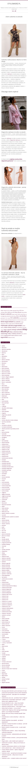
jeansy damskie (5, 432)
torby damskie (5, 651)
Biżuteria (4, 363)
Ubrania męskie (5, 667)
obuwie (3, 518)
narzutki (4, 515)
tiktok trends (5, 646)
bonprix (3, 135)
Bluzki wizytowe (5, 375)
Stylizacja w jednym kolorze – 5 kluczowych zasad (13, 706)
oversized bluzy (19, 327)
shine (6, 197)
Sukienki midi (5, 598)
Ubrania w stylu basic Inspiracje (9, 668)
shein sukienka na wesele (21, 135)
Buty (3, 399)
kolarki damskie (5, 442)
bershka (21, 133)
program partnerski (6, 542)
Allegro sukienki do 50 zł (11, 191)
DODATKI (4, 409)
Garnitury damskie (7, 133)
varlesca (3, 136)
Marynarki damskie (6, 504)
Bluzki (3, 365)
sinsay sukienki (17, 330)
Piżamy (3, 529)
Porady (3, 537)
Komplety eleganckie (7, 468)
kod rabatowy (5, 440)
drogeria (4, 413)
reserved (4, 546)
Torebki (3, 653)
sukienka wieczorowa (19, 197)
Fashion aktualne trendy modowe (10, 420)
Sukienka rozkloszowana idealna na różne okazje (13, 746)
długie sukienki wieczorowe (7, 193)
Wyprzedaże (5, 675)
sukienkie (18, 333)
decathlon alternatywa (7, 408)
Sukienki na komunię (7, 603)
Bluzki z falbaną (5, 378)
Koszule (4, 475)
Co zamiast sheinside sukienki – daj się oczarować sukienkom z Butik (13, 273)
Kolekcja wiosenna (6, 453)
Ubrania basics (5, 663)
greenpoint (3, 318)
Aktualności (4, 351)
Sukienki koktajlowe (6, 592)
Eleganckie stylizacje (15, 140)
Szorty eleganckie (6, 632)
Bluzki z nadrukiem (6, 382)
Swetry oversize (5, 623)
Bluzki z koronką (6, 380)
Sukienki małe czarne (7, 594)
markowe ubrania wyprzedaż (11, 325)
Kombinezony (5, 456)
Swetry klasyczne (6, 622)
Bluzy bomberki (5, 387)
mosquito (13, 135)
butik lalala (7, 135)
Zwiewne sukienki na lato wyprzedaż (11, 200)
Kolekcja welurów (6, 451)
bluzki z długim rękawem (8, 377)
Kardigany (4, 437)
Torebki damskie (6, 655)
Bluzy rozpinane (6, 392)
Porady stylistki (5, 539)
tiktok (3, 644)
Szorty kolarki (5, 634)
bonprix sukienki (6, 314)
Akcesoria (4, 347)
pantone (4, 525)
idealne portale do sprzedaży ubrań (10, 428)
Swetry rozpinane (6, 625)
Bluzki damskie (5, 368)
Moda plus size (5, 511)
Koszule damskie (6, 477)
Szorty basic (5, 629)
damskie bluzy (13, 316)
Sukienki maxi (5, 596)
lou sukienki (17, 322)
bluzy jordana (24, 312)
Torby (3, 649)
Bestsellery (4, 356)
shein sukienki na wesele (15, 196)
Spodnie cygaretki (6, 563)
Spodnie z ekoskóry (6, 572)
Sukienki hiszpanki (6, 591)
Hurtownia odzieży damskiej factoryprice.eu (9, 319)
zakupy (3, 677)
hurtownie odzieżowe (7, 427)
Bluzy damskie (5, 389)
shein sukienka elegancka (11, 64)
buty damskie (5, 401)
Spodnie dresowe (6, 566)
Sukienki (4, 580)
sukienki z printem (6, 615)
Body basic (4, 396)
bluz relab (7, 312)
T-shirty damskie (6, 641)
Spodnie (4, 561)
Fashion (4, 418)
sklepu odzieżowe (14, 332)
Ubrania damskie (6, 665)
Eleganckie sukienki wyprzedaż (10, 194)
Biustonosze (5, 361)
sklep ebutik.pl (11, 197)
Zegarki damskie (6, 682)
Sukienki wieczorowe (7, 611)
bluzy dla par (18, 312)
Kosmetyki (4, 473)
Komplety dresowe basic (7, 466)
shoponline (4, 551)
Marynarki (4, 503)
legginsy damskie (6, 494)
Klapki (3, 439)
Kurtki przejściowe (6, 485)
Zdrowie (4, 680)
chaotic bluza (22, 314)
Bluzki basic (4, 366)
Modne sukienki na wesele (8, 513)
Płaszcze (4, 532)
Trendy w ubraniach (6, 661)
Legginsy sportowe (6, 496)
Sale (3, 548)
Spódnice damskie (6, 558)
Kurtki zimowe (5, 491)
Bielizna (4, 358)
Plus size (4, 530)
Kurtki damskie (5, 482)
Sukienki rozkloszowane (8, 63)
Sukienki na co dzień (7, 601)
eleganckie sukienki (6, 415)
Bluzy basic (4, 385)
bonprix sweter (15, 314)
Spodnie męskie (5, 570)
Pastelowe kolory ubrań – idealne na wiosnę (12, 704)
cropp (3, 404)
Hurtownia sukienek (6, 425)
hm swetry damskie (23, 318)
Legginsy (4, 492)
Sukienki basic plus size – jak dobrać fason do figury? (14, 698)
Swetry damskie (5, 618)
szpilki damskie (5, 637)
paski (3, 527)
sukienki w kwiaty (6, 610)
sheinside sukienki (8, 65)
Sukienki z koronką (6, 613)
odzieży (9, 327)
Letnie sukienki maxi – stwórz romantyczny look (13, 748)
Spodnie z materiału (6, 573)
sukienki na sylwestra (7, 604)
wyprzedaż (4, 337)
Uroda (3, 670)
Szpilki (3, 636)
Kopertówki (4, 472)
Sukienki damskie (6, 190)
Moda (4, 276)
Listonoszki (4, 499)
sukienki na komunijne (13, 198)
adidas (3, 346)
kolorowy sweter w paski (21, 319)
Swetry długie (5, 620)
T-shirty (3, 639)
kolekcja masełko (6, 447)
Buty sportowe (5, 403)
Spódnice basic (5, 556)
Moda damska (5, 508)
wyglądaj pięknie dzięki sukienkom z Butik (13, 335)
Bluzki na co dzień (6, 373)
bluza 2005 (19, 310)
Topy (3, 648)
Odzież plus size (6, 522)
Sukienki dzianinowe (7, 587)
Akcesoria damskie (6, 349)
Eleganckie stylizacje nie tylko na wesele (13, 132)
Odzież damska (5, 520)
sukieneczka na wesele (7, 579)
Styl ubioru (4, 577)
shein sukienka (19, 276)
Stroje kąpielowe (6, 575)
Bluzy (3, 384)
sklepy (3, 553)
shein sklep (21, 63)
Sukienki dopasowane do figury (9, 585)
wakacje (4, 672)
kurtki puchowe (5, 487)
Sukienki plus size (6, 606)
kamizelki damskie (6, 435)
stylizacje (9, 74)
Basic (3, 354)
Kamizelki (4, 434)
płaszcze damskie (6, 534)
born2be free (5, 397)
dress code (18, 316)
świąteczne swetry (11, 337)
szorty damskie (5, 630)
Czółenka (4, 406)
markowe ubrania (19, 323)
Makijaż (3, 501)
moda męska (5, 510)
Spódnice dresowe (6, 560)
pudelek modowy (6, 544)
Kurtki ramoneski (6, 489)
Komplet (4, 459)
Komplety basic (5, 461)
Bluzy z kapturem (6, 394)
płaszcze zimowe (6, 535)
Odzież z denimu (6, 523)
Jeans (3, 430)
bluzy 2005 (12, 312)
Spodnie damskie (6, 565)
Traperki (4, 656)
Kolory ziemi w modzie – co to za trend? (11, 708)
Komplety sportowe (6, 470)
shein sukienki (8, 329)
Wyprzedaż (4, 673)
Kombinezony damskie (7, 458)
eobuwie (4, 416)
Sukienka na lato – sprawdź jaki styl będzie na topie (14, 753)
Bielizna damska (6, 359)
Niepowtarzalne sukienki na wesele (10, 516)
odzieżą (14, 327)
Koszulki (4, 478)
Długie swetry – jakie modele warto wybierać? (13, 741)
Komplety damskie (6, 463)
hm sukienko (15, 318)
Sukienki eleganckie (6, 589)
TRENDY (4, 658)
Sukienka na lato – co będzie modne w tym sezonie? (14, 758)
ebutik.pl (24, 316)
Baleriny (4, 352)
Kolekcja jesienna (6, 446)
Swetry (3, 617)
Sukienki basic (5, 582)
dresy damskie (5, 411)
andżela (18, 133)
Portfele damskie (6, 541)
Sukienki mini (5, 599)
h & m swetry (7, 318)
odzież (5, 327)
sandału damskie (6, 549)
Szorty (3, 627)
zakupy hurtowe (5, 679)
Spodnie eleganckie (6, 568)
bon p (25, 133)
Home (3, 423)
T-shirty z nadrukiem (7, 642)
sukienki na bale (4, 198)
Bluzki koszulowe (6, 371)
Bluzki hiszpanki (6, 370)
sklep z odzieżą (12, 333)
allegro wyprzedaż (22, 191)
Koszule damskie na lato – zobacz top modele (13, 703)
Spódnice (4, 554)
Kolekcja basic (5, 444)
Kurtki (3, 480)
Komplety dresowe (6, 465)
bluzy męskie (5, 390)
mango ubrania (12, 323)
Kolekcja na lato (5, 449)
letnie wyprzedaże (7, 322)
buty (19, 314)
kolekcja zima (5, 454)
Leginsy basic (5, 497)
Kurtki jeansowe (5, 484)
